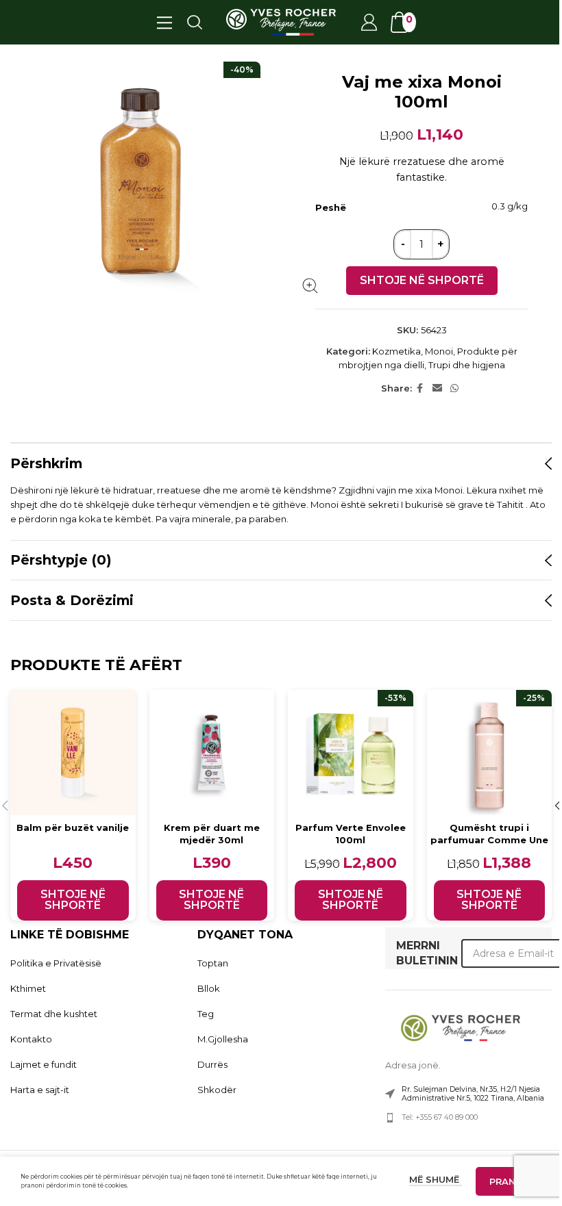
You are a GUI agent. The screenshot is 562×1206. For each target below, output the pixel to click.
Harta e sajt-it (39, 1089)
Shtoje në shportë (422, 280)
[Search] (194, 22)
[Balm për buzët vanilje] (73, 752)
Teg (205, 1013)
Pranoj (508, 1181)
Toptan (212, 963)
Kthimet (28, 988)
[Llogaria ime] (368, 22)
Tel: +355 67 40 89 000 (440, 1117)
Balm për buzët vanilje (72, 827)
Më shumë (435, 1179)
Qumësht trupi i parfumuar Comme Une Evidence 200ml (489, 840)
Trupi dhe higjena (466, 364)
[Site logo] (281, 21)
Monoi (439, 351)
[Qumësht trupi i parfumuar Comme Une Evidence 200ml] (489, 752)
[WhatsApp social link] (454, 388)
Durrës (212, 1064)
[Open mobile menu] (164, 22)
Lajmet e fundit (43, 1064)
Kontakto (31, 1039)
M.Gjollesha (222, 1039)
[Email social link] (437, 388)
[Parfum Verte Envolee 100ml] (350, 752)
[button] (73, 900)
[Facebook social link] (420, 388)
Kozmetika (396, 351)
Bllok (208, 988)
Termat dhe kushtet (53, 1013)
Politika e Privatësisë (55, 963)
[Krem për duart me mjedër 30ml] (212, 752)
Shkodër (216, 1089)
